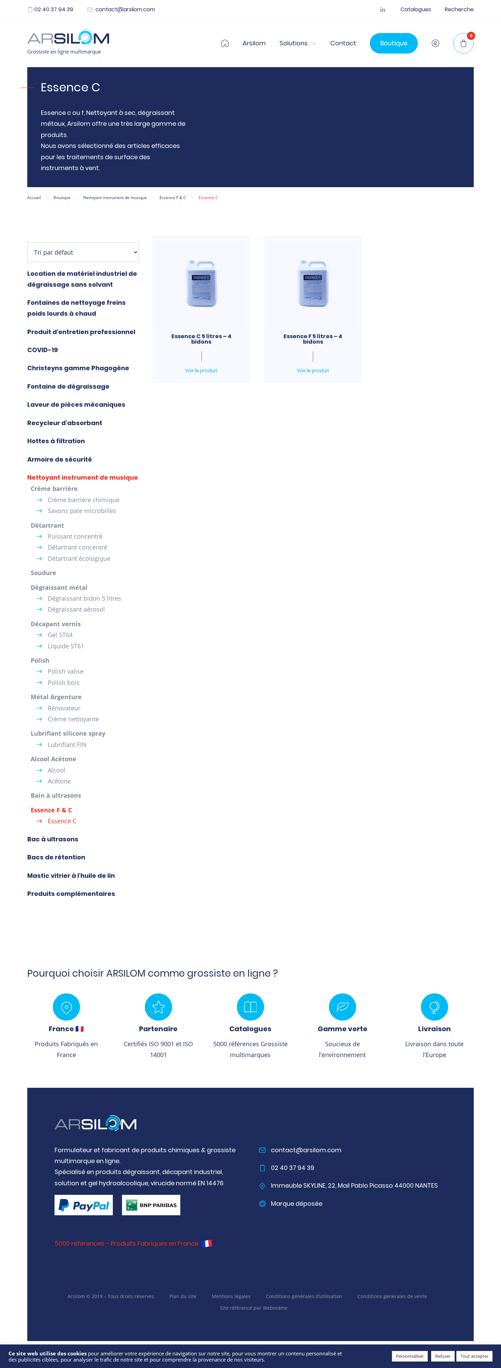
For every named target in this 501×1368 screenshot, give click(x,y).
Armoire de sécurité (59, 459)
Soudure (43, 573)
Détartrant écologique (79, 558)
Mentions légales (231, 1296)
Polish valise (66, 671)
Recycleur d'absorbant (64, 423)
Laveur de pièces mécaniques (76, 404)
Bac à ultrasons (52, 839)
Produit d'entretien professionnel (81, 332)
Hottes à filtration (56, 441)
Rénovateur (64, 708)
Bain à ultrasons (56, 795)
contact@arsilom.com (124, 9)
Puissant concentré (75, 536)
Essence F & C (51, 810)
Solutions (293, 43)
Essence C (62, 821)
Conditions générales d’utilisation (304, 1296)
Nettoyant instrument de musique (82, 477)
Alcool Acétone (53, 759)
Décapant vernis (56, 624)
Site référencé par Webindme (254, 1308)
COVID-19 (42, 350)
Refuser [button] (443, 1356)
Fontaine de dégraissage (68, 386)
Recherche (459, 9)
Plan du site (182, 1296)
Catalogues (415, 9)
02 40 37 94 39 (53, 9)
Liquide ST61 (66, 646)
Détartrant (47, 525)
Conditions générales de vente (392, 1296)
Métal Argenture (56, 697)
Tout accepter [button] (474, 1356)
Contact (343, 43)
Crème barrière (54, 488)
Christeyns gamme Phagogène (78, 368)
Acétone (59, 781)
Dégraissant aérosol (76, 609)
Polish (40, 660)
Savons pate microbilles (82, 511)
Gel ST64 (60, 635)
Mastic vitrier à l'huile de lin (71, 875)
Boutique (393, 43)
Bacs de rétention (56, 857)
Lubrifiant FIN (67, 744)
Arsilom (254, 43)
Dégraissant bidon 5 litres (84, 598)
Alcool (56, 770)
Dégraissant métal (59, 587)
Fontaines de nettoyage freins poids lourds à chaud (76, 308)
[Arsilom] (95, 1123)
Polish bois (63, 682)
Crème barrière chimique (84, 500)
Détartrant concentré (77, 547)
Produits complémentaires (71, 893)
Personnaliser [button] (410, 1356)
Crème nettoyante (73, 719)
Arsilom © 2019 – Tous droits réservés (110, 1296)
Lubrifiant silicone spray (68, 733)
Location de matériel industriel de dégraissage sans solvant (82, 279)
